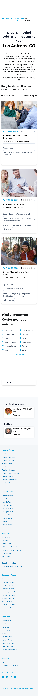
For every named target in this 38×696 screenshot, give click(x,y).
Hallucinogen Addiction (9, 592)
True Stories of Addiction (10, 665)
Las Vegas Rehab (7, 512)
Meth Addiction (7, 601)
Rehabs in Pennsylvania (9, 480)
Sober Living (6, 627)
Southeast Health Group (14, 204)
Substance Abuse (9, 575)
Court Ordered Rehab (9, 563)
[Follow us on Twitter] (7, 676)
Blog (3, 662)
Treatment (6, 617)
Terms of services (18, 689)
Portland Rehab (7, 521)
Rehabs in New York (8, 460)
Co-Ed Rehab (6, 630)
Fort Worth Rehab (8, 495)
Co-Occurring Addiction (9, 649)
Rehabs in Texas (7, 463)
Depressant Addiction (9, 582)
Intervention (6, 556)
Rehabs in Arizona (8, 467)
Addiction (6, 533)
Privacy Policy (29, 689)
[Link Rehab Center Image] (19, 115)
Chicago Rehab (7, 524)
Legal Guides (6, 560)
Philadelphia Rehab (8, 508)
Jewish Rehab (6, 633)
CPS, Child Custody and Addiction (12, 566)
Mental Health (6, 537)
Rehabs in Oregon (8, 476)
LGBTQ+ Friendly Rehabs (10, 547)
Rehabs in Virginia (7, 483)
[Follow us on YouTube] (15, 676)
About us (5, 658)
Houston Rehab (7, 505)
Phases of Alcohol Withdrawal (11, 550)
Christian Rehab (7, 637)
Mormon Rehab (7, 640)
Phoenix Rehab (7, 515)
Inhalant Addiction (8, 598)
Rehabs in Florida (7, 454)
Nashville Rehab (7, 502)
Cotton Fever (6, 544)
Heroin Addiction (7, 608)
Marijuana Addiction (8, 595)
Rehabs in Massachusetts (10, 473)
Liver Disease (6, 553)
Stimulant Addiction (8, 579)
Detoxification (6, 620)
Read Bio (16, 415)
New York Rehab (7, 518)
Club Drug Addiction (8, 605)
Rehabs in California (8, 457)
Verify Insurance (7, 669)
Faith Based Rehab (8, 643)
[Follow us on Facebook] (3, 676)
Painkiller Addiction (8, 588)
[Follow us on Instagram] (11, 676)
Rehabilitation (6, 624)
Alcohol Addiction (7, 585)
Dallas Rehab (6, 499)
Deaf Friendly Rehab (8, 646)
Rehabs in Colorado (8, 470)
